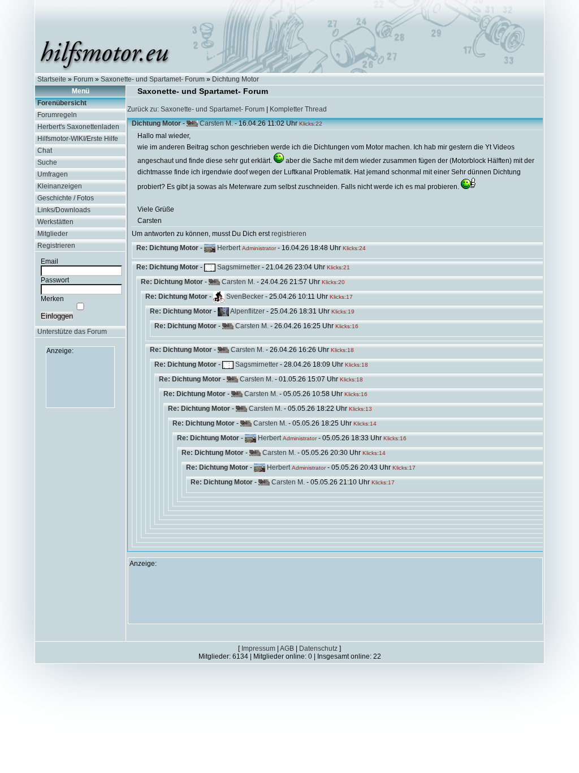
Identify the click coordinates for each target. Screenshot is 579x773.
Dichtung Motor (235, 79)
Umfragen (52, 174)
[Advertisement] (80, 380)
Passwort (55, 280)
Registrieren (56, 246)
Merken (52, 299)
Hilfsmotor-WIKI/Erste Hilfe (77, 139)
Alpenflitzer (247, 311)
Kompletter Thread (298, 109)
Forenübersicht (62, 103)
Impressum (258, 648)
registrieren (288, 234)
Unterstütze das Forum (72, 332)
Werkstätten (55, 222)
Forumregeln (57, 115)
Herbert (228, 248)
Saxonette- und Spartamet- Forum (153, 79)
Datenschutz (318, 648)
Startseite (51, 79)
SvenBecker (244, 296)
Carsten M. (216, 123)
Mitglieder (52, 234)
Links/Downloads (63, 210)
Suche (47, 162)
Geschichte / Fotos (65, 198)
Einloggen (57, 316)
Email (49, 261)
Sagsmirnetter (238, 267)
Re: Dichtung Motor (167, 248)
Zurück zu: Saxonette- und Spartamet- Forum (196, 109)
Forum (83, 79)
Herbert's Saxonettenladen (78, 127)
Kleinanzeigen (59, 186)
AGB (287, 648)
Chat (44, 150)
